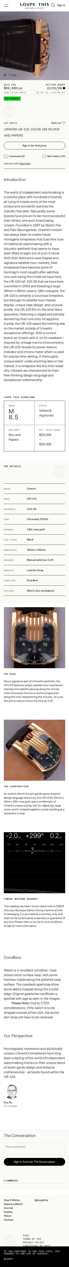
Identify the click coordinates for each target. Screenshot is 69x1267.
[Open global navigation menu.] (6, 5)
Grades (8, 1212)
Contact (8, 1219)
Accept (8, 1259)
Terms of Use (32, 1238)
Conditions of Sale (36, 1245)
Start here (25, 163)
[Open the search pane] (53, 5)
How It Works (12, 1200)
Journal (8, 1208)
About (8, 1215)
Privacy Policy (33, 1242)
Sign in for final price (34, 145)
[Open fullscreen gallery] (34, 45)
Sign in (61, 5)
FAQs (26, 1235)
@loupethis (41, 1200)
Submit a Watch (13, 1204)
